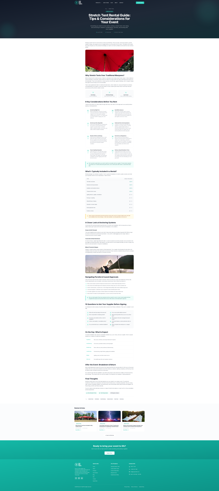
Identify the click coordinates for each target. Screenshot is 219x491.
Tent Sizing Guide (104, 392)
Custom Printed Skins (115, 470)
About (94, 468)
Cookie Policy (141, 486)
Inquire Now (109, 453)
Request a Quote (115, 392)
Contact (94, 478)
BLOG (112, 2)
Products (94, 470)
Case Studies (95, 472)
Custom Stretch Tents (115, 468)
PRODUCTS (98, 2)
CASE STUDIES (106, 2)
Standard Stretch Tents (115, 466)
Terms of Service (134, 486)
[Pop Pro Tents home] (78, 2)
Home (94, 466)
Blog (106, 8)
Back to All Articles (110, 435)
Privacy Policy (127, 486)
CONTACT (121, 2)
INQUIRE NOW (140, 2)
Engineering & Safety (115, 474)
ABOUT (116, 2)
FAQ (93, 476)
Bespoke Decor (114, 472)
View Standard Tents (92, 392)
